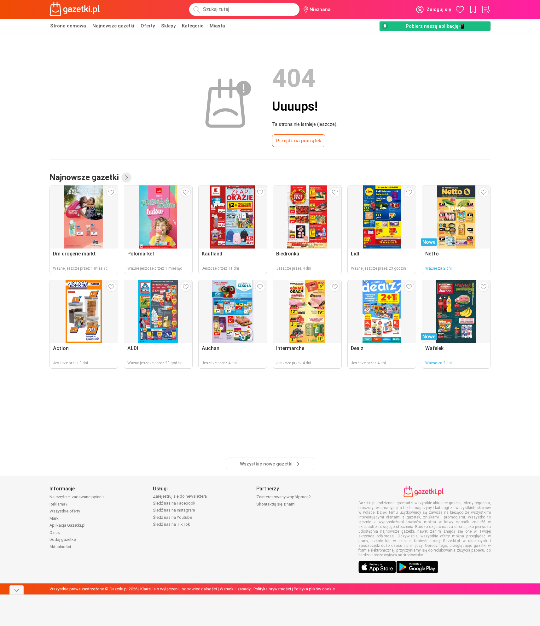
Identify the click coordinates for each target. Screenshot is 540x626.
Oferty (148, 26)
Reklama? (58, 504)
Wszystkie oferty (64, 511)
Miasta (217, 26)
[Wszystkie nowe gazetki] (126, 178)
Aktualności (60, 546)
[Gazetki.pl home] (75, 9)
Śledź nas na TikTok (171, 524)
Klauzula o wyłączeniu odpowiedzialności (178, 589)
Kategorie (192, 26)
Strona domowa (68, 26)
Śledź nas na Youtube (172, 517)
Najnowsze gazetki (113, 26)
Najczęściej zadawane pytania (77, 496)
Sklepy (168, 26)
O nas (54, 532)
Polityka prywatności (272, 589)
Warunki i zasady (235, 589)
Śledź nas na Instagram (174, 510)
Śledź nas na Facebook (174, 503)
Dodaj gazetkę (62, 539)
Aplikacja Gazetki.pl (67, 525)
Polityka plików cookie (314, 589)
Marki (54, 518)
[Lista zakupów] (486, 9)
